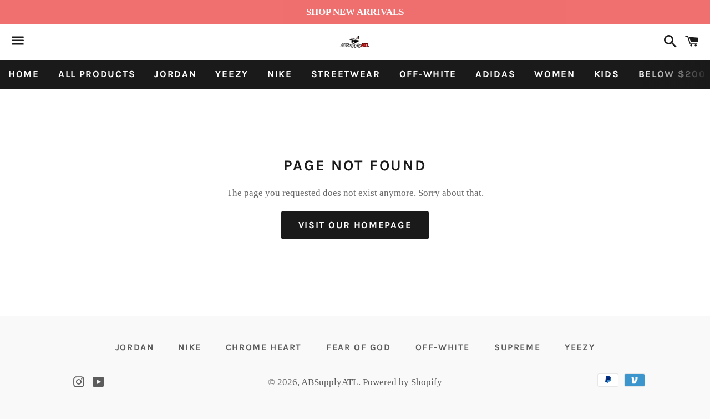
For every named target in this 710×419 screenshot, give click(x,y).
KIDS (607, 73)
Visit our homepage (355, 224)
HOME (23, 73)
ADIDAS (495, 73)
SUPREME (517, 347)
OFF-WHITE (428, 73)
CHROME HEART (264, 347)
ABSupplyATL (329, 382)
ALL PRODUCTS (96, 73)
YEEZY (231, 73)
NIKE (279, 73)
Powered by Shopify (402, 382)
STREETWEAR (346, 73)
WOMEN (554, 73)
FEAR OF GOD (358, 347)
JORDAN (175, 73)
